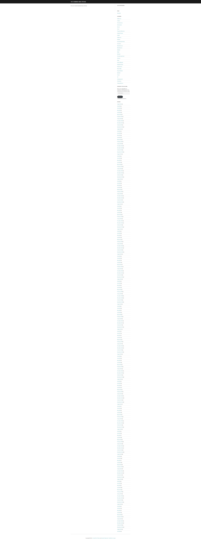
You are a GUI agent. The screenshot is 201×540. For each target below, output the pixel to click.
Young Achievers (120, 83)
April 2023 (119, 187)
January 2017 (119, 343)
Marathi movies (120, 45)
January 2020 (119, 268)
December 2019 (120, 270)
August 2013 (119, 429)
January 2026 (119, 118)
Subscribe (120, 96)
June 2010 (119, 508)
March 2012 (119, 464)
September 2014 (120, 402)
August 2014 (119, 404)
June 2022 (119, 208)
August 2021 (119, 229)
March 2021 (119, 239)
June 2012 (119, 458)
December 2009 (120, 520)
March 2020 (119, 264)
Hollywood (119, 37)
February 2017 (119, 341)
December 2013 (120, 420)
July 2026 (118, 106)
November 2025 (120, 122)
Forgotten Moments (120, 31)
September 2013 (120, 427)
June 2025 (119, 133)
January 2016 (119, 368)
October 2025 (119, 124)
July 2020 (118, 256)
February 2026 (119, 116)
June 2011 (118, 483)
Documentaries (120, 22)
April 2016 (119, 362)
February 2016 (119, 366)
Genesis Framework (104, 538)
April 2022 (119, 212)
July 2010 (118, 506)
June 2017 (119, 333)
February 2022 (119, 216)
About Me (119, 13)
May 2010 (118, 510)
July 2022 (118, 206)
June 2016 (119, 358)
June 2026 (119, 108)
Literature (119, 43)
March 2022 (119, 214)
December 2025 (120, 120)
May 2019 (118, 285)
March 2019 (119, 289)
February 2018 (119, 316)
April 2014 (119, 412)
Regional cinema (120, 64)
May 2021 (118, 235)
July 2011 (118, 481)
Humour (118, 39)
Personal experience (120, 56)
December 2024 (120, 145)
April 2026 (119, 112)
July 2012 (118, 456)
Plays (118, 60)
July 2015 (118, 381)
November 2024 (120, 147)
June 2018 (119, 308)
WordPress (111, 538)
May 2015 (118, 385)
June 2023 (119, 183)
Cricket (118, 20)
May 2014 (118, 410)
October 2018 (119, 299)
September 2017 (120, 327)
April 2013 (119, 437)
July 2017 (118, 331)
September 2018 (120, 302)
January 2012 (119, 468)
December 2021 (120, 220)
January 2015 (119, 393)
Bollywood (119, 18)
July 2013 (118, 431)
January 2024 (119, 168)
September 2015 (120, 377)
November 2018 (120, 297)
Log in (114, 538)
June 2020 (119, 258)
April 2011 (119, 487)
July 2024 (118, 156)
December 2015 (120, 370)
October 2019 (119, 274)
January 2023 (119, 193)
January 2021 (119, 243)
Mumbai (118, 49)
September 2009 (120, 527)
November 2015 (120, 372)
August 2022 (119, 204)
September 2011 (120, 477)
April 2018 (119, 312)
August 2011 (119, 479)
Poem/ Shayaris (120, 62)
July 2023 (118, 181)
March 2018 (119, 314)
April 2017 (119, 337)
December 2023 (120, 170)
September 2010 (120, 502)
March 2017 (119, 339)
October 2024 (119, 149)
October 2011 (119, 475)
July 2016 (118, 356)
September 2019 (120, 277)
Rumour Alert (119, 66)
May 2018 (118, 310)
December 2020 (120, 245)
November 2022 (120, 197)
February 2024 (119, 166)
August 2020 (119, 254)
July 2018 (118, 306)
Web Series (119, 81)
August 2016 (119, 354)
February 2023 (119, 191)
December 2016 (120, 345)
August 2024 (119, 154)
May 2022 (118, 210)
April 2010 (119, 512)
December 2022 (120, 195)
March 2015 (119, 389)
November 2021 (120, 222)
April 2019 (119, 287)
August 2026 (119, 104)
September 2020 (120, 252)
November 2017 (120, 322)
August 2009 (119, 529)
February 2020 (119, 266)
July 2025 (118, 131)
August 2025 (119, 129)
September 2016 (120, 352)
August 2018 (119, 304)
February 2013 (119, 441)
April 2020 (119, 262)
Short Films (119, 68)
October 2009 (119, 525)
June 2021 (119, 233)
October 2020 (119, 249)
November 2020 (120, 247)
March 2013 (119, 439)
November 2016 (120, 347)
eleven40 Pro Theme (96, 538)
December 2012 (120, 445)
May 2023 (118, 185)
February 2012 (119, 466)
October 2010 (119, 500)
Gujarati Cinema (120, 33)
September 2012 (120, 452)
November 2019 (120, 272)
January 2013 (119, 443)
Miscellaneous (119, 47)
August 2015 (119, 379)
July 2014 (118, 406)
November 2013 (120, 422)
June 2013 (119, 433)
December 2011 (120, 470)
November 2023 (120, 172)
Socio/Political (119, 70)
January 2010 (119, 518)
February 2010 (119, 516)
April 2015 (119, 387)
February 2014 (119, 416)
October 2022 (119, 199)
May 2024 (118, 160)
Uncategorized (120, 79)
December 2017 (120, 320)
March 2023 (119, 189)
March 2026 (119, 114)
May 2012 (118, 460)
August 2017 (119, 329)
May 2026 (118, 110)
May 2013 (118, 435)
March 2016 (119, 364)
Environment (119, 24)
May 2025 (118, 135)
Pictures (118, 58)
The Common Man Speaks (78, 2)
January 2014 (119, 418)
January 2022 (119, 218)
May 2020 (119, 260)
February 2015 (119, 391)
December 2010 (120, 495)
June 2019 (119, 283)
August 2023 (119, 179)
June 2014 (119, 408)
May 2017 (118, 335)
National (118, 54)
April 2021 (119, 237)
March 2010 (119, 514)
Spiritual (118, 72)
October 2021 (119, 224)
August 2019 (119, 279)
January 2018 (119, 318)
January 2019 (119, 293)
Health (118, 35)
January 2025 (119, 143)
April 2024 (119, 162)
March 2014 (119, 414)
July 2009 (118, 531)
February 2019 (119, 291)
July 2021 (118, 231)
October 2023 (119, 174)
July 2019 (118, 281)
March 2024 (119, 164)
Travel (118, 74)
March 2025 (119, 139)
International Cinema (121, 41)
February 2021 (119, 241)
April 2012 (119, 462)
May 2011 (118, 485)
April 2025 (119, 137)
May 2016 (118, 360)
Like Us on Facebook (120, 5)
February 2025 (119, 141)
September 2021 (120, 227)
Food (118, 29)
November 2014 (120, 397)
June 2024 (119, 158)
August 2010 (119, 504)
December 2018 (120, 295)
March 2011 (119, 489)
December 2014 (120, 395)
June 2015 (119, 383)
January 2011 (119, 493)
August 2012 (119, 454)
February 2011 (119, 491)
